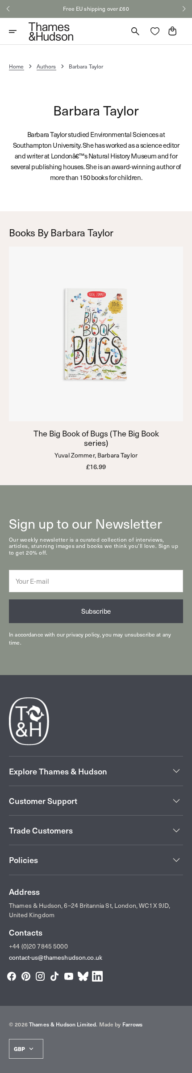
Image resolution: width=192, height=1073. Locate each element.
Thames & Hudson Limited (62, 1024)
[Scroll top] (181, 1062)
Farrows (132, 1024)
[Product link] (96, 358)
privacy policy (83, 634)
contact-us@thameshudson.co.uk (55, 957)
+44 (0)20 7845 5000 (38, 946)
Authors (46, 66)
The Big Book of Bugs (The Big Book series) (96, 438)
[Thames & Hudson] (51, 31)
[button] (8, 9)
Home (16, 66)
